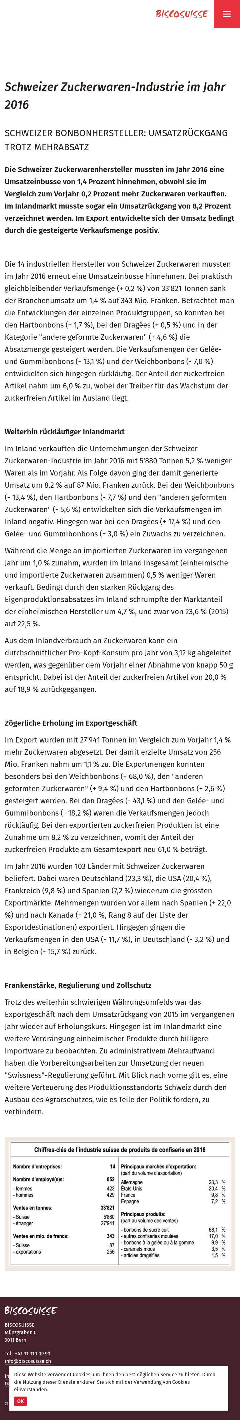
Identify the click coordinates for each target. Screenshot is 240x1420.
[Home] (182, 14)
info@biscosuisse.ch (28, 1361)
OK (20, 1401)
